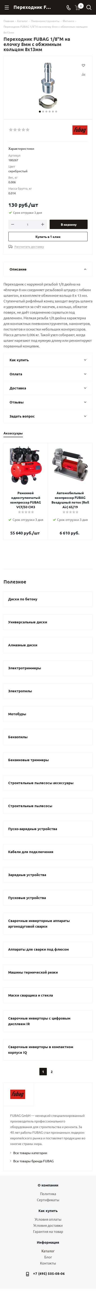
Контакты (48, 1263)
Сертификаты (48, 1199)
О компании (48, 1185)
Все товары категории (30, 1153)
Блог (48, 1257)
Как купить (48, 1210)
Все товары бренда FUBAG (33, 1161)
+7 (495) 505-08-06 (49, 1273)
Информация (48, 1242)
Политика (48, 1193)
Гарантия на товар (48, 1231)
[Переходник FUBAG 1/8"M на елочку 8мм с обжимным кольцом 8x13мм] (48, 85)
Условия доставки (48, 1225)
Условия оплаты (48, 1219)
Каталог (48, 1251)
